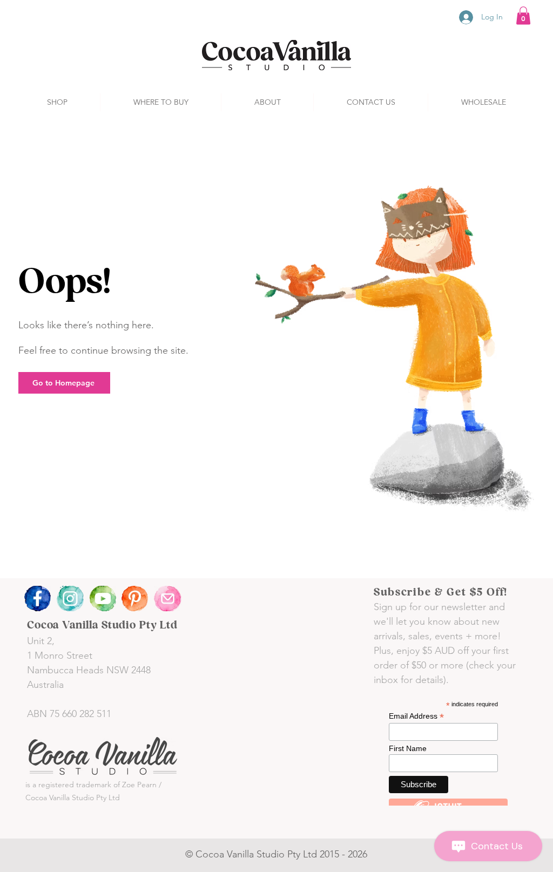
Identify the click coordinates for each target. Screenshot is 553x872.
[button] (523, 15)
